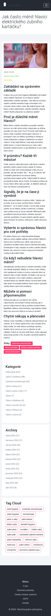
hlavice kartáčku (11, 348)
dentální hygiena (28, 524)
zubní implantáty (14, 540)
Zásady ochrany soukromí (25, 594)
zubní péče (11, 529)
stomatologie (28, 514)
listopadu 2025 (14, 478)
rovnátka (24, 529)
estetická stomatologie (32, 509)
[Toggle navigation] (46, 5)
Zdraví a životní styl (15, 405)
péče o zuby (12, 519)
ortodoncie (38, 545)
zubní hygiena (13, 514)
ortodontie (11, 550)
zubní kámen (26, 519)
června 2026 (13, 445)
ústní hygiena (12, 509)
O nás (25, 586)
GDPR (25, 599)
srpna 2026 (12, 435)
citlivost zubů (31, 540)
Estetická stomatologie (18, 381)
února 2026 (12, 464)
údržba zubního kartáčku (30, 348)
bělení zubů (12, 524)
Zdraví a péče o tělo (16, 391)
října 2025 (12, 483)
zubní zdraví (24, 545)
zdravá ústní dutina (12, 352)
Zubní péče (13, 372)
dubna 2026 (13, 454)
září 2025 (11, 487)
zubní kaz (11, 545)
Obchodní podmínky (25, 590)
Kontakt (25, 603)
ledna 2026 (12, 469)
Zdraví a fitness (14, 410)
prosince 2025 (14, 473)
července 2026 (14, 440)
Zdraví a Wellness (11, 76)
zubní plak (11, 534)
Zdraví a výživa (13, 414)
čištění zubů (36, 529)
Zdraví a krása (14, 386)
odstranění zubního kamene (31, 534)
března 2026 (13, 459)
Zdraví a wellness (15, 377)
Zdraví (10, 396)
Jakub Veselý (9, 72)
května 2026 (13, 450)
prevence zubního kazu (30, 550)
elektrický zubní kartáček (21, 343)
